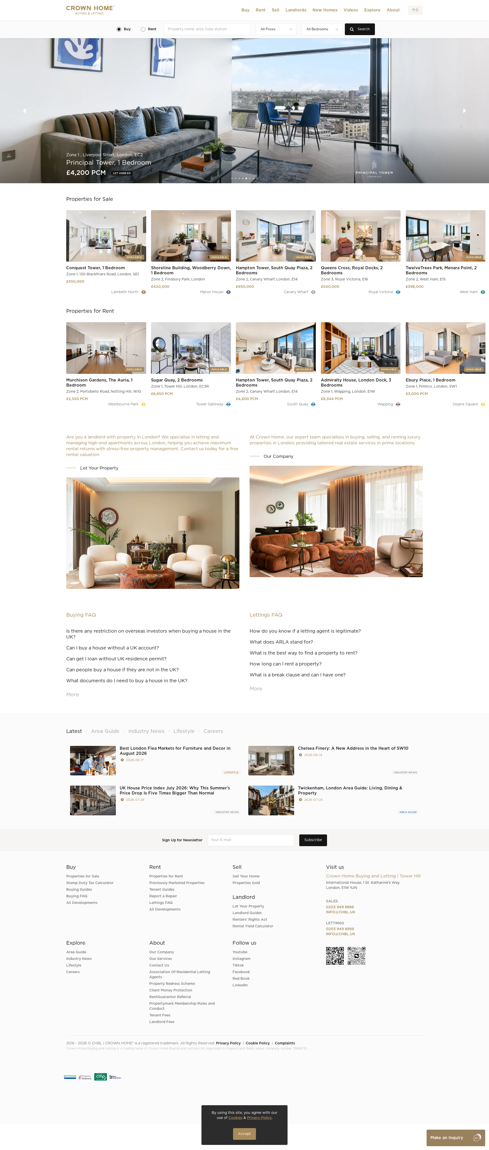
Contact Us (159, 965)
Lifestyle (231, 772)
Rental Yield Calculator (253, 926)
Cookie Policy (258, 1043)
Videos (351, 10)
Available (121, 173)
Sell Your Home (246, 876)
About (393, 10)
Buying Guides (79, 889)
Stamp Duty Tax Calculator (90, 883)
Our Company (161, 952)
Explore (372, 10)
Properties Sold (246, 883)
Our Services (160, 959)
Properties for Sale (82, 876)
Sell (275, 10)
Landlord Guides (247, 913)
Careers (73, 972)
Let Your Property (248, 906)
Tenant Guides (161, 889)
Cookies (235, 1118)
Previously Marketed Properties (177, 883)
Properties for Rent (166, 876)
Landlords (296, 10)
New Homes (325, 10)
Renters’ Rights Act (250, 919)
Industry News (405, 772)
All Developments (82, 903)
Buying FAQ (76, 896)
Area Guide (408, 812)
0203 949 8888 (340, 907)
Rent (261, 10)
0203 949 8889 (340, 929)
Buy (245, 10)
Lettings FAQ (161, 903)
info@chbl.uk (340, 912)
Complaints (285, 1043)
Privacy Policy (228, 1043)
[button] (245, 10)
